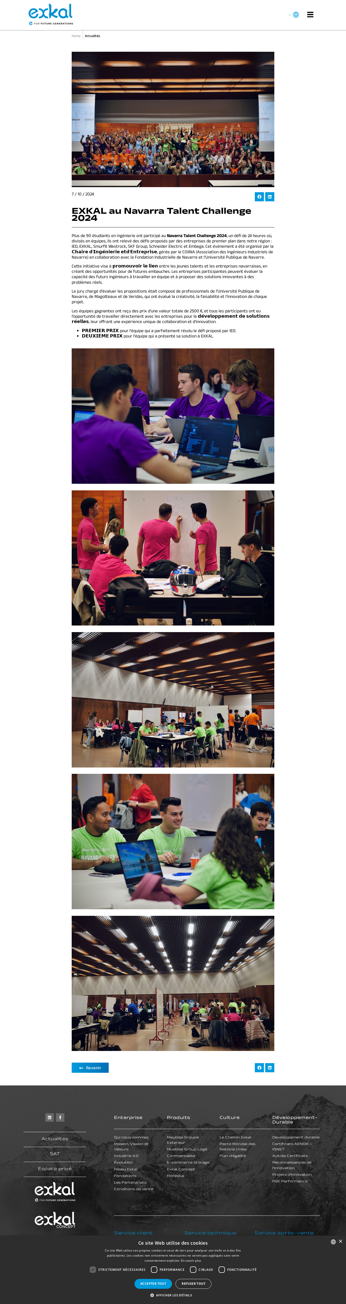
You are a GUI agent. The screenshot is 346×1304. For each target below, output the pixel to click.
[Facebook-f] (60, 1117)
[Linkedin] (49, 1117)
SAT (55, 1154)
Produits (178, 1118)
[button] (259, 196)
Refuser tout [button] (193, 1283)
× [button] (340, 1241)
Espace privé (55, 1169)
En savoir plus (191, 1260)
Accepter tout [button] (153, 1283)
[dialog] (173, 1270)
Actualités (55, 1139)
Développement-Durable (294, 1120)
